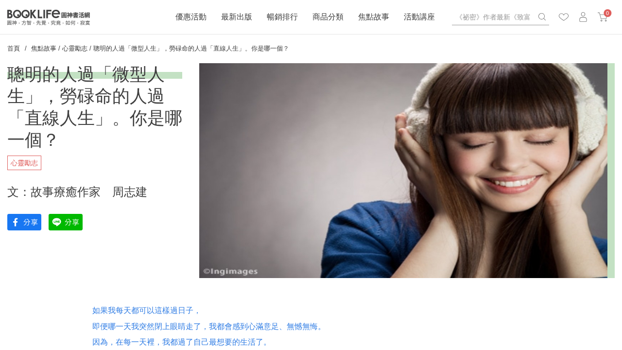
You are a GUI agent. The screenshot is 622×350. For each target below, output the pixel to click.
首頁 (13, 48)
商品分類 (328, 17)
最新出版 (236, 17)
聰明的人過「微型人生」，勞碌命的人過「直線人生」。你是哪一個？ (191, 48)
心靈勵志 (74, 48)
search (542, 17)
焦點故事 (373, 17)
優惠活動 (191, 17)
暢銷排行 (282, 17)
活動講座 (419, 17)
